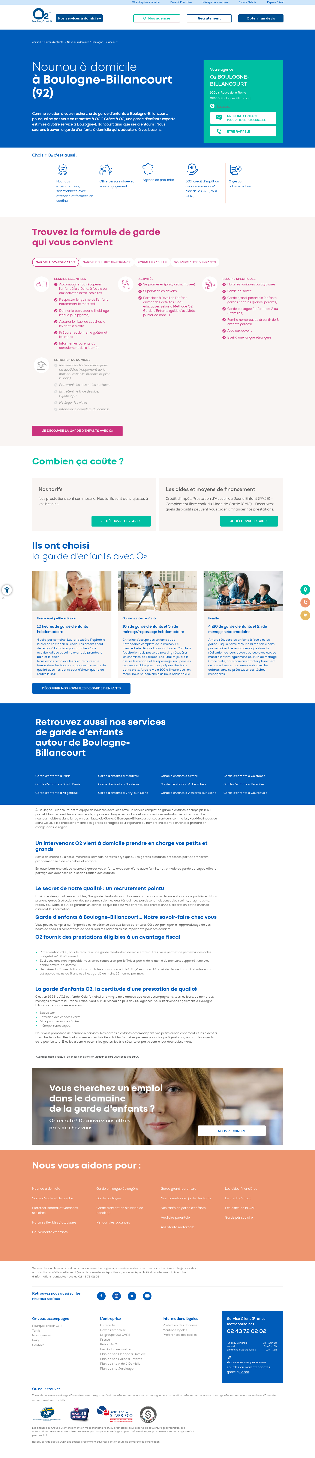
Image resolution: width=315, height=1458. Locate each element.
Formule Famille (152, 262)
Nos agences (159, 18)
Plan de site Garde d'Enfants (121, 1359)
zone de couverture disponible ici (100, 1272)
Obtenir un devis (261, 18)
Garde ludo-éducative (55, 262)
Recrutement (209, 18)
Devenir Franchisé (181, 2)
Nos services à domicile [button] (78, 18)
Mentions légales (175, 1330)
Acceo (244, 1372)
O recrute (107, 1325)
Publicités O (109, 1344)
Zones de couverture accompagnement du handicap (151, 1395)
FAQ (35, 1340)
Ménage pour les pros (215, 2)
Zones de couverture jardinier (244, 1395)
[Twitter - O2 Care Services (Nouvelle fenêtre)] (132, 1296)
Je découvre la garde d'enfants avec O (77, 431)
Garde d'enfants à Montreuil (118, 776)
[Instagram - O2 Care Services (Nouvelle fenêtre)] (116, 1296)
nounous (100, 810)
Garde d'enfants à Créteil (179, 776)
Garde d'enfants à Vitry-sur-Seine (123, 793)
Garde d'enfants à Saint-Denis (57, 784)
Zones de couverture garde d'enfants (93, 1395)
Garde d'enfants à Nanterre (118, 784)
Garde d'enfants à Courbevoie (245, 793)
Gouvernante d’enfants (195, 262)
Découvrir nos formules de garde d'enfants (81, 688)
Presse (105, 1340)
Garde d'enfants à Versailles (244, 784)
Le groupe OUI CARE (115, 1335)
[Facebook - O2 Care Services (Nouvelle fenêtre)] (101, 1296)
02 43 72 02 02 (88, 1276)
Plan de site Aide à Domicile (120, 1363)
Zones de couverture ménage (50, 1395)
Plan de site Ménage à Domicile (123, 1354)
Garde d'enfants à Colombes (244, 776)
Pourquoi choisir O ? (47, 1326)
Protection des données (180, 1325)
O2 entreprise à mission (146, 2)
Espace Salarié (247, 2)
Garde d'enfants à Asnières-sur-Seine (188, 793)
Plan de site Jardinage (117, 1368)
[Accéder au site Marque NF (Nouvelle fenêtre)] (51, 1414)
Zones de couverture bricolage (204, 1395)
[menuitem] (156, 18)
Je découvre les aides (249, 521)
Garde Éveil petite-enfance (106, 262)
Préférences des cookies (180, 1335)
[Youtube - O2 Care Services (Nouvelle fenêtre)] (147, 1296)
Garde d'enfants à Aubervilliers (183, 784)
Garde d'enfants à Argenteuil (56, 793)
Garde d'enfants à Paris (52, 776)
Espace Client (275, 2)
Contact (38, 1345)
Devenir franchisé (113, 1330)
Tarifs (36, 1331)
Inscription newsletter (116, 1349)
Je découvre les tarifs (121, 521)
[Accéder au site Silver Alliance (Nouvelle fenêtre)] (148, 1414)
